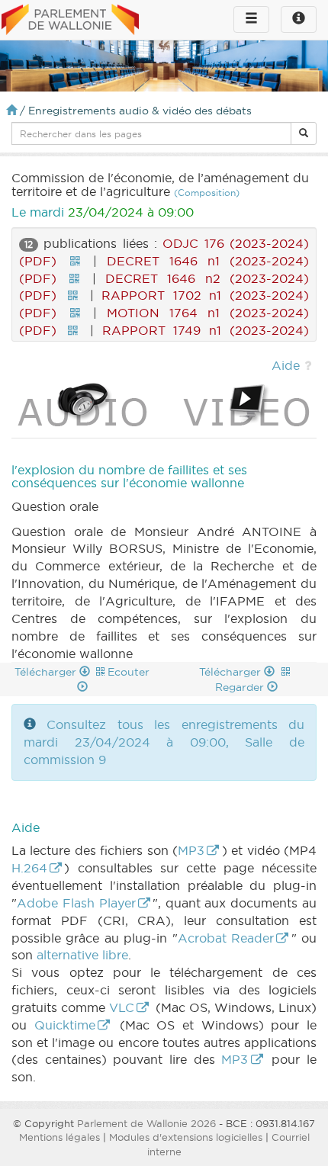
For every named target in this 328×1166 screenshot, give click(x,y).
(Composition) (207, 192)
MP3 (191, 850)
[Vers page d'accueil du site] (70, 21)
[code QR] (74, 260)
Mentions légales (59, 1137)
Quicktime (64, 1025)
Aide (286, 365)
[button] (304, 133)
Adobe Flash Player (76, 903)
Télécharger (46, 672)
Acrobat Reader (226, 938)
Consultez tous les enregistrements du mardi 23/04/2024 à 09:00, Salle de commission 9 (164, 742)
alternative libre (82, 954)
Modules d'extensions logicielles (185, 1137)
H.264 (29, 867)
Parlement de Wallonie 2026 (146, 1123)
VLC (121, 1007)
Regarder (241, 687)
